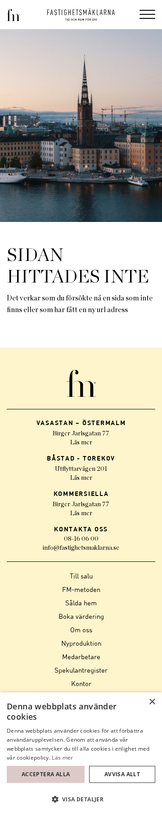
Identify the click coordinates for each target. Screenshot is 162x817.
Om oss (81, 630)
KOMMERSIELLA (81, 493)
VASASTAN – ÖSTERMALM (81, 422)
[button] (81, 799)
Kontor (81, 683)
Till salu (81, 576)
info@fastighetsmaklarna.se (81, 548)
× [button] (151, 702)
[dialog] (81, 754)
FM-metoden (81, 589)
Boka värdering (81, 616)
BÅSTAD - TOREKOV (81, 458)
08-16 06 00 (81, 539)
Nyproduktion (81, 643)
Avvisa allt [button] (122, 774)
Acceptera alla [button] (46, 774)
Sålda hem (81, 603)
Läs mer (81, 442)
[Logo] (81, 14)
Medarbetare (81, 656)
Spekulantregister (81, 670)
